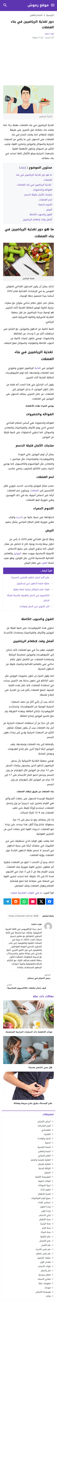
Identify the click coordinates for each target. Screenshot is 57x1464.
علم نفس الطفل (43, 1254)
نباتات (48, 1296)
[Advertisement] (28, 62)
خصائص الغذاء (44, 1202)
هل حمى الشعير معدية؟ (40, 1067)
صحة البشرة (45, 1224)
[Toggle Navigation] (52, 5)
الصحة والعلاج (36, 15)
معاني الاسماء (44, 1279)
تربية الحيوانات (44, 1185)
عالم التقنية (45, 1237)
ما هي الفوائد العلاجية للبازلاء (26, 893)
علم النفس (46, 1245)
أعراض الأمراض (44, 1121)
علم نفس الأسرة (43, 1249)
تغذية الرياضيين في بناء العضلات (34, 185)
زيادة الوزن (46, 1211)
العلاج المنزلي (44, 1156)
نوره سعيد (49, 34)
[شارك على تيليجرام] (7, 901)
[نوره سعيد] (48, 926)
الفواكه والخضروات (42, 190)
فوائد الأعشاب (44, 1266)
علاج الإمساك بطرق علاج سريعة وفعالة (33, 1103)
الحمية (48, 1143)
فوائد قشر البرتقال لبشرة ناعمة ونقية (31, 589)
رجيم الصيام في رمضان (38, 976)
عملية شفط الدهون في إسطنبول (33, 583)
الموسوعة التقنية (43, 1177)
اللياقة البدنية (44, 1168)
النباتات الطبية (44, 1181)
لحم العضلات (45, 199)
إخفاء (23, 167)
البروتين (17, 553)
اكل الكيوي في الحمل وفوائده (34, 606)
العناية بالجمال (44, 1164)
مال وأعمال (46, 1271)
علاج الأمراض (45, 1241)
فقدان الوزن (45, 1262)
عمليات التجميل (44, 1258)
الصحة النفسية (44, 1147)
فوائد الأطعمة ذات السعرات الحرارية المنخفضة (29, 1032)
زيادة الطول (45, 1207)
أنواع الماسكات (44, 1126)
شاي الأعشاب (45, 1215)
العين (44, 563)
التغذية (47, 1134)
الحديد (19, 517)
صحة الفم (46, 1228)
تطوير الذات (45, 1190)
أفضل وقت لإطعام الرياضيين (37, 219)
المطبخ (47, 1173)
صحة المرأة (46, 1232)
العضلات (34, 490)
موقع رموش (38, 5)
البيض (49, 209)
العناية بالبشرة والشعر (41, 1160)
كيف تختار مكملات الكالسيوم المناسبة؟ (26, 986)
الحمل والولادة (44, 1138)
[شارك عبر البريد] (33, 901)
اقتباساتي (46, 1130)
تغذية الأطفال (44, 1194)
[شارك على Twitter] (41, 901)
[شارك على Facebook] (50, 901)
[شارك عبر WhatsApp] (24, 901)
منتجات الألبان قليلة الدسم (38, 194)
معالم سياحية (44, 1275)
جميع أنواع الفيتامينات (41, 1198)
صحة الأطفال (45, 1219)
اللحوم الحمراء (45, 204)
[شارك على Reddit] (16, 901)
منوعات (47, 1288)
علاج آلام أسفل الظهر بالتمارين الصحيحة (30, 577)
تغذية (38, 368)
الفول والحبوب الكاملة (40, 214)
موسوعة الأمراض (43, 1292)
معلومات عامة (44, 1283)
